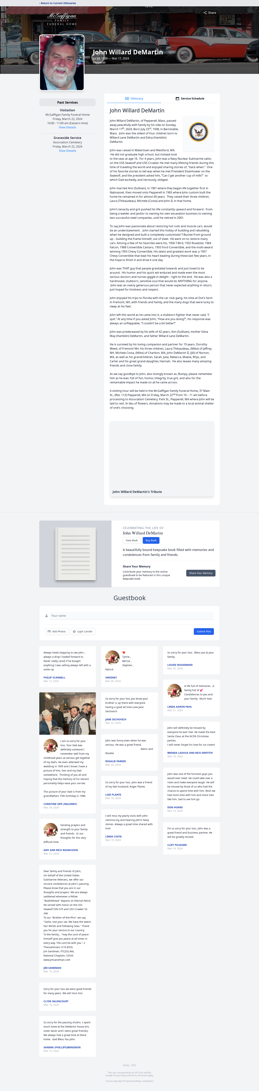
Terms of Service (139, 1075)
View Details (67, 127)
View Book (132, 540)
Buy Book (151, 540)
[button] (67, 713)
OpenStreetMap (133, 1081)
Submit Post (204, 631)
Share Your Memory (200, 573)
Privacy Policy (119, 1075)
